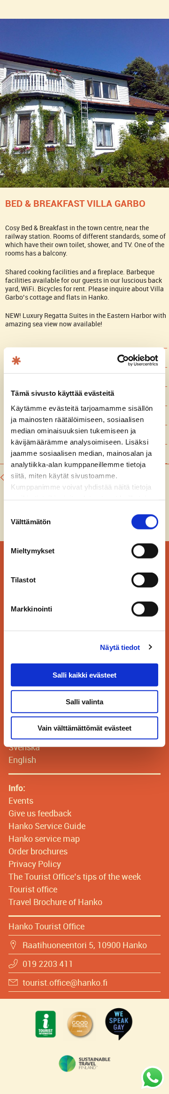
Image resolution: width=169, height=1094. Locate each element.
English (22, 759)
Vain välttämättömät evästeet (84, 728)
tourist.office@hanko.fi (65, 982)
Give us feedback (39, 813)
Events (20, 800)
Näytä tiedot (120, 647)
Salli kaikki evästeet (84, 675)
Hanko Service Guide (46, 825)
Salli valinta (84, 701)
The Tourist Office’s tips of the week (74, 876)
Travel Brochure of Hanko (55, 901)
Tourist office (32, 889)
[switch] (144, 550)
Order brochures (38, 851)
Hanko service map (44, 838)
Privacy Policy (34, 863)
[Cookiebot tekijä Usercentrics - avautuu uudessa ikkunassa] (119, 360)
